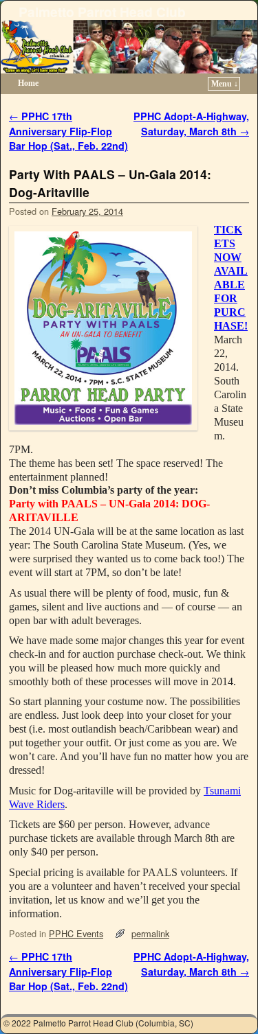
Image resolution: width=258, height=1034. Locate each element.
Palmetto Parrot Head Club (102, 11)
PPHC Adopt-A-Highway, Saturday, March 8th (191, 123)
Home (28, 83)
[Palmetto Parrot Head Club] (129, 47)
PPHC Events (76, 933)
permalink (150, 933)
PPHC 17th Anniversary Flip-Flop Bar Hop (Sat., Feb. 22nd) (68, 130)
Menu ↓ (224, 84)
